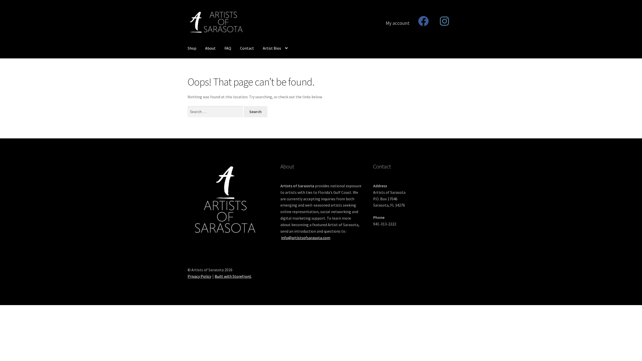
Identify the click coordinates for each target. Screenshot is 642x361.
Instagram (444, 21)
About (210, 48)
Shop (192, 48)
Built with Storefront (233, 276)
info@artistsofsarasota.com (305, 237)
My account (398, 23)
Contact (247, 48)
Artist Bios (272, 48)
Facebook (423, 21)
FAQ (227, 48)
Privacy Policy (199, 276)
